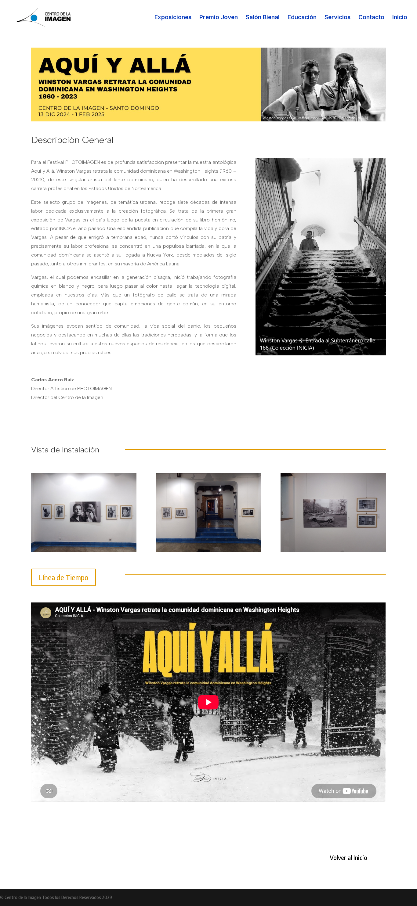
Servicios (337, 18)
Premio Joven (218, 18)
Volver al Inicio (348, 857)
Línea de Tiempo (63, 577)
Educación (302, 18)
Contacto (371, 18)
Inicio (399, 18)
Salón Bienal (263, 18)
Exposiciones (172, 18)
